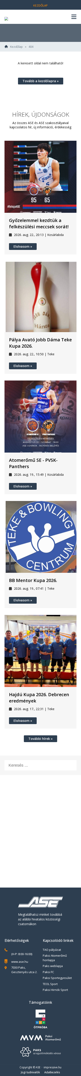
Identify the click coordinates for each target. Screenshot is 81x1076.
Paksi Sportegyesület (57, 978)
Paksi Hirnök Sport (55, 990)
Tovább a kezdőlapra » (40, 81)
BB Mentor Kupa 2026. (33, 580)
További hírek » (40, 738)
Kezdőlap (40, 5)
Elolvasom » (23, 246)
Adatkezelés (52, 1072)
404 (31, 46)
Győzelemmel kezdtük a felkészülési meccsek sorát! (39, 223)
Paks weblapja (53, 966)
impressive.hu (52, 1067)
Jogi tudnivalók (30, 1072)
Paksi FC (48, 972)
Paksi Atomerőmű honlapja (55, 958)
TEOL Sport (50, 984)
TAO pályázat (52, 950)
